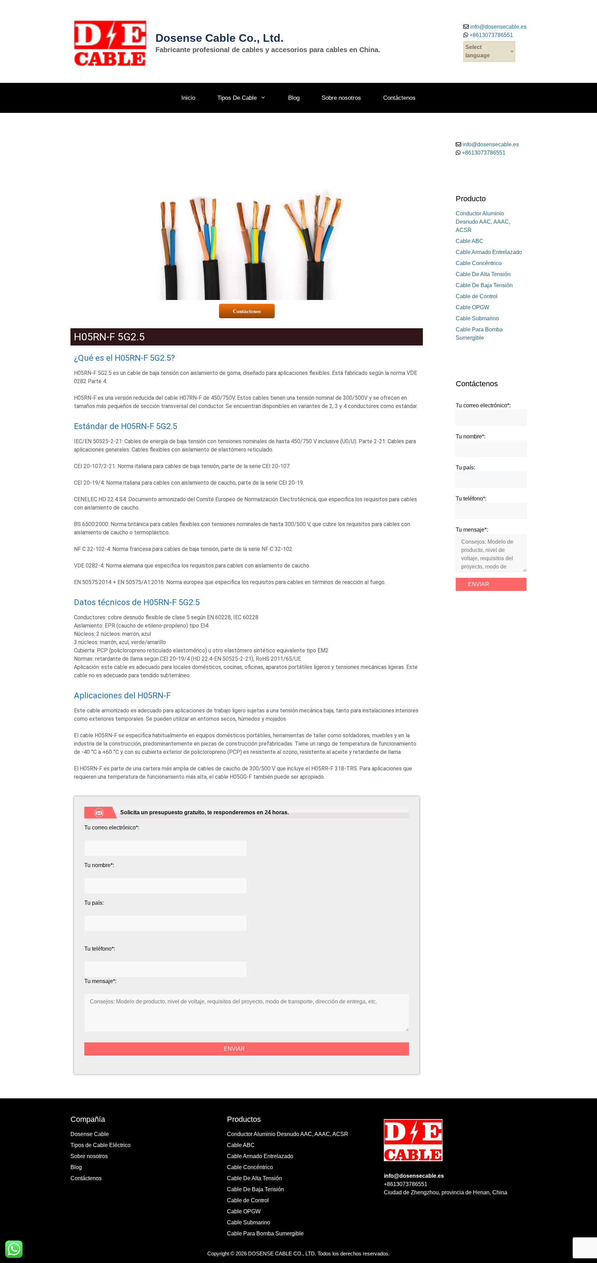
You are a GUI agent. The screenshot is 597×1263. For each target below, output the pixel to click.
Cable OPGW (472, 307)
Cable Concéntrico (479, 263)
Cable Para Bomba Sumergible (265, 1233)
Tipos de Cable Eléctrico (100, 1145)
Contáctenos (399, 98)
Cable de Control (477, 296)
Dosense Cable (89, 1134)
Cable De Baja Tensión (484, 285)
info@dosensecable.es (498, 27)
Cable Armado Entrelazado (489, 252)
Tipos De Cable (237, 98)
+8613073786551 (490, 35)
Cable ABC (469, 241)
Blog (294, 98)
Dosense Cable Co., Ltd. (219, 38)
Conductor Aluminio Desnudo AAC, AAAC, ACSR (483, 222)
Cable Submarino (477, 318)
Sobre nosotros (341, 98)
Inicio (188, 98)
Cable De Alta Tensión (483, 274)
